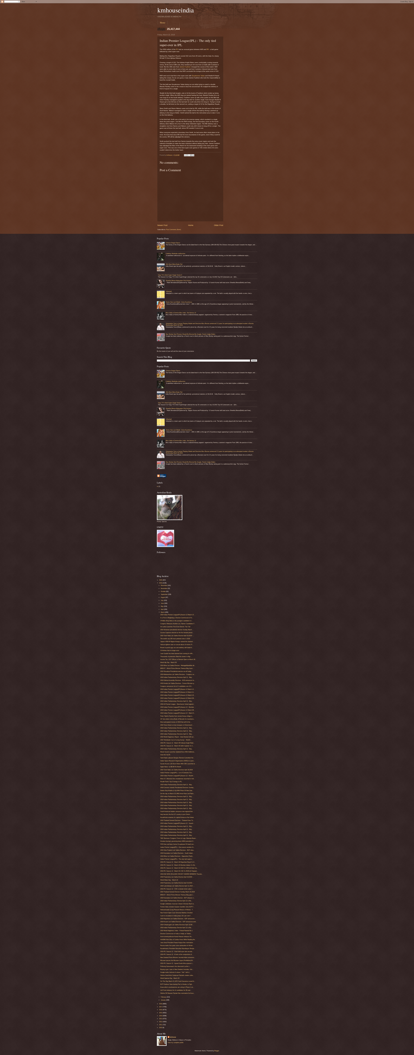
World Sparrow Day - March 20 (169, 978)
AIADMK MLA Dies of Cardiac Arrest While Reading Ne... (178, 939)
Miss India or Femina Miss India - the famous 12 (181, 313)
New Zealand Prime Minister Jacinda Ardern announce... (177, 957)
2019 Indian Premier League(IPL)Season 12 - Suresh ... (177, 823)
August (163, 597)
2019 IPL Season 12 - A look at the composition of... (176, 954)
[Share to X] (189, 155)
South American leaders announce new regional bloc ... (177, 811)
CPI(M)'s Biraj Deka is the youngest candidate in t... (176, 621)
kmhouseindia (175, 10)
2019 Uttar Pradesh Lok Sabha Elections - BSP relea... (177, 850)
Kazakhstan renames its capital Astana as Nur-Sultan (177, 817)
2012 (161, 1021)
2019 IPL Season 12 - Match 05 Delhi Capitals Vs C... (177, 746)
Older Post (218, 225)
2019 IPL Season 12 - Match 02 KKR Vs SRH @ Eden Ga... (179, 868)
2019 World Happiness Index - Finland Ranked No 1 (176, 930)
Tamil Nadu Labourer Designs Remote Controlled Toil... (177, 758)
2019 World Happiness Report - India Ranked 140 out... (177, 737)
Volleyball (169, 291)
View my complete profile (175, 1042)
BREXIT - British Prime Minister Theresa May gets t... (177, 895)
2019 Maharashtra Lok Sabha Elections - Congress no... (177, 674)
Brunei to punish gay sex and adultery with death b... (176, 647)
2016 (161, 1010)
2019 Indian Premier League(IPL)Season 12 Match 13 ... (177, 615)
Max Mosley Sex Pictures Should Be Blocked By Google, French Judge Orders (190, 334)
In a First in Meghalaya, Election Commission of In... (176, 618)
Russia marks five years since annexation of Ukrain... (177, 945)
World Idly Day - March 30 (168, 662)
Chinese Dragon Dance (173, 243)
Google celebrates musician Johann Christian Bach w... (177, 904)
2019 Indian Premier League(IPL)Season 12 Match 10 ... (177, 695)
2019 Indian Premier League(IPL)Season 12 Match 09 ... (177, 698)
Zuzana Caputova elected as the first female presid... (177, 632)
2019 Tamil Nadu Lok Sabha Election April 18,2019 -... (177, 635)
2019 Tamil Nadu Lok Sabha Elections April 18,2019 (176, 770)
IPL (177, 49)
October (163, 591)
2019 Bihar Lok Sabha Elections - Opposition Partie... (177, 856)
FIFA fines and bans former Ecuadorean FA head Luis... (177, 844)
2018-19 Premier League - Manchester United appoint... (177, 704)
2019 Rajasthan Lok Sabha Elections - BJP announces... (178, 918)
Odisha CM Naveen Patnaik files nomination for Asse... (177, 993)
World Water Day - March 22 (169, 880)
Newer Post (162, 225)
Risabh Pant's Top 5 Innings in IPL (171, 781)
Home (162, 22)
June (162, 603)
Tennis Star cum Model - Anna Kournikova (179, 302)
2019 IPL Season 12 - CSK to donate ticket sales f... (176, 889)
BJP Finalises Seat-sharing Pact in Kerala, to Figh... (176, 984)
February (164, 997)
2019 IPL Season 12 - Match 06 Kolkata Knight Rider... (177, 743)
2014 (161, 1016)
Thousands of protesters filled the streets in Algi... (175, 656)
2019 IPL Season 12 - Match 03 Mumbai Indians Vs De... (178, 865)
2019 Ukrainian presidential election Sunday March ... (177, 630)
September (164, 594)
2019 (161, 583)
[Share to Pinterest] (193, 155)
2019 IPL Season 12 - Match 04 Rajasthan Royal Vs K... (178, 862)
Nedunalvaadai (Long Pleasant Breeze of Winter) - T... (177, 910)
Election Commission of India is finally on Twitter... (176, 933)
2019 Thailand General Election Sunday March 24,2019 (177, 892)
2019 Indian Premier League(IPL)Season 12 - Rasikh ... (177, 775)
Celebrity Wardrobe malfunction (175, 253)
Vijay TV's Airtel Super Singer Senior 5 (170, 275)
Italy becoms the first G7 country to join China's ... (176, 814)
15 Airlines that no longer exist (169, 650)
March (163, 612)
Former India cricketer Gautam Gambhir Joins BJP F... (177, 907)
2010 (161, 1027)
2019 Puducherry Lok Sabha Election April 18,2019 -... (177, 877)
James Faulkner (185, 67)
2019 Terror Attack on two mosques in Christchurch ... (177, 725)
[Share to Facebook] (191, 155)
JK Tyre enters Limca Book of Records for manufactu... (177, 719)
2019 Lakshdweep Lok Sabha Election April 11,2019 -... (177, 886)
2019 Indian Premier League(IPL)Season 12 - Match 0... (177, 713)
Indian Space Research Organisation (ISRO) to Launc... (177, 761)
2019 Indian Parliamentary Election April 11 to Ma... (176, 901)
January (163, 1000)
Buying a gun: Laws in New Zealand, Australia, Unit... (177, 969)
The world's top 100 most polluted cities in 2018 (175, 638)
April (162, 609)
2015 (161, 1013)
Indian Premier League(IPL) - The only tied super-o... (176, 859)
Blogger (216, 1051)
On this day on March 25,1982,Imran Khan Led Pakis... (177, 793)
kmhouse (173, 1037)
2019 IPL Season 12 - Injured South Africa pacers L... (177, 963)
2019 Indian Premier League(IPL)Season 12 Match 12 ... (177, 689)
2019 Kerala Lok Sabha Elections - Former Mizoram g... (177, 683)
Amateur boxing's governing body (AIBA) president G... (177, 841)
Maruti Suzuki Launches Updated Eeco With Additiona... (177, 752)
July (162, 600)
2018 (161, 1004)
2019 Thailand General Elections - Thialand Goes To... (177, 820)
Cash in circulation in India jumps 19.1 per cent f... (176, 916)
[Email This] (185, 155)
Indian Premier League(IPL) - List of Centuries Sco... (176, 772)
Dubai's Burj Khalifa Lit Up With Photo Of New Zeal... (176, 790)
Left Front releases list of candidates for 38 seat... (176, 990)
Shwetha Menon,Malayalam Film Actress (178, 280)
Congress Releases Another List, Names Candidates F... (178, 623)
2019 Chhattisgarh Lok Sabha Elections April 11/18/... (177, 924)
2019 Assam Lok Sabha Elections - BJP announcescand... (178, 921)
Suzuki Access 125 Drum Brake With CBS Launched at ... (178, 764)
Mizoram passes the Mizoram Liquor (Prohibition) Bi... (177, 960)
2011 (161, 1024)
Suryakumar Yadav (198, 75)
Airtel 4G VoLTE (165, 755)
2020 (161, 580)
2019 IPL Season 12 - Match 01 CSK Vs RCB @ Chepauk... (179, 871)
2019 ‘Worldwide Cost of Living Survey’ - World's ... (176, 740)
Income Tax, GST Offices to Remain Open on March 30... (178, 659)
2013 (161, 1018)
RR (208, 49)
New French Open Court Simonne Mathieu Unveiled (176, 913)
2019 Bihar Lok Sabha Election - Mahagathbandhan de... (178, 665)
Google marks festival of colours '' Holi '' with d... (175, 972)
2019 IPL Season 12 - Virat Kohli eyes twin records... (177, 951)
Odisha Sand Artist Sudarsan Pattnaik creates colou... (177, 975)
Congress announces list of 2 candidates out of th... (176, 686)
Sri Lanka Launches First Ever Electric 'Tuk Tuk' (175, 626)
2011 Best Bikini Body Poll (174, 264)
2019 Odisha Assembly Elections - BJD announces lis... (177, 680)
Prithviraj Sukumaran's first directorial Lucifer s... (175, 966)
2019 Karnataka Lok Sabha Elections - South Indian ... (177, 853)
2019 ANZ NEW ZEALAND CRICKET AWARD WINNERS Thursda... (181, 874)
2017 (161, 1007)
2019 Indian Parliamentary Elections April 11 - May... (176, 677)
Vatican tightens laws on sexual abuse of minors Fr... (176, 644)
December (164, 585)
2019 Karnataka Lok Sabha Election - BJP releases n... (177, 898)
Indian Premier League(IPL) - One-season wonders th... (177, 847)
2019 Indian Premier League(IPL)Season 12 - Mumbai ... (177, 707)
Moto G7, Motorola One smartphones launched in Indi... (177, 779)
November (164, 588)
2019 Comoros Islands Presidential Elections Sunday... (177, 787)
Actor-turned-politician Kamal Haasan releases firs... (176, 936)
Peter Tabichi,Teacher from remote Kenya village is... (177, 716)
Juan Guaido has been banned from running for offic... (177, 653)
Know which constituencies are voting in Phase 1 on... (177, 987)
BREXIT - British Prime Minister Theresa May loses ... (177, 668)
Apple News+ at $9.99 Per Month (170, 767)
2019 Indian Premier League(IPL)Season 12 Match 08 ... (177, 710)
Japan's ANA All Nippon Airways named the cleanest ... (177, 641)
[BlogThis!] (187, 155)
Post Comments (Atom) (173, 229)
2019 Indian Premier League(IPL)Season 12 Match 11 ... (177, 692)
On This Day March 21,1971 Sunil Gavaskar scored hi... (177, 981)
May (162, 606)
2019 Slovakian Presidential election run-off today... (176, 671)
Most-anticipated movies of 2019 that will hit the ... (176, 722)
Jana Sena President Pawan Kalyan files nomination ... (177, 942)
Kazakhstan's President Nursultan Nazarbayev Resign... (177, 948)
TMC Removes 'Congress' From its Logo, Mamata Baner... (178, 838)
